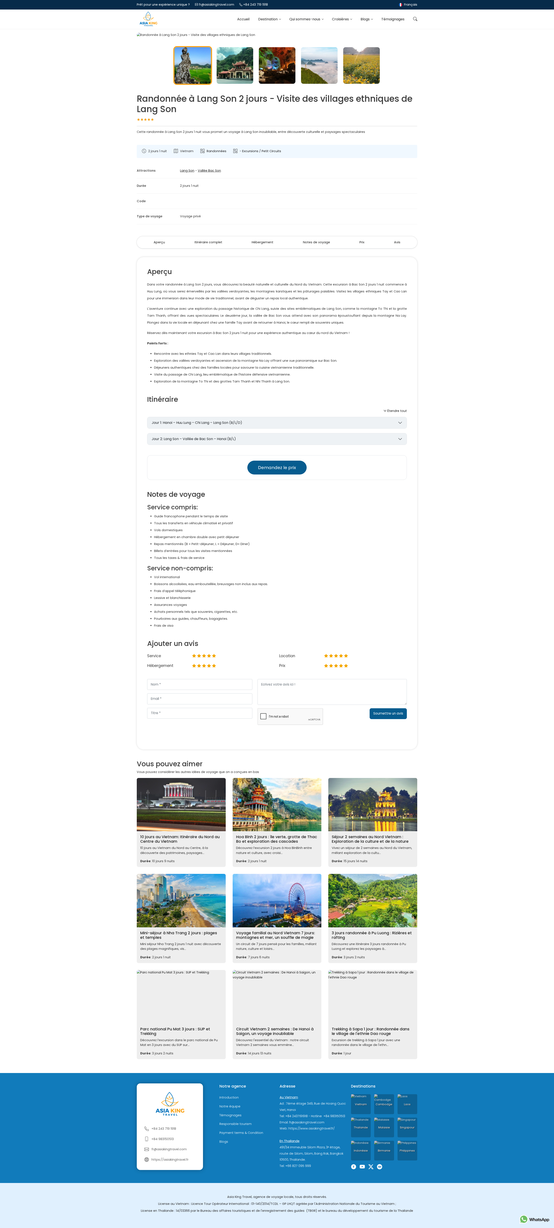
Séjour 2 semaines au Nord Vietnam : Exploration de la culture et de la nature (370, 839)
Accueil (243, 19)
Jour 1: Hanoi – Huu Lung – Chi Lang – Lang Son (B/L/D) (197, 422)
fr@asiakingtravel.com (216, 4)
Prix (361, 242)
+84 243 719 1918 (255, 4)
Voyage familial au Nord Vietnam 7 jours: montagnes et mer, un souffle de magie (275, 935)
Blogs (365, 19)
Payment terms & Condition (241, 1133)
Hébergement (262, 242)
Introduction (229, 1097)
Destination (268, 19)
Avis (397, 242)
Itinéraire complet (208, 242)
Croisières (341, 19)
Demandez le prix (277, 468)
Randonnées (216, 151)
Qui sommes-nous (305, 19)
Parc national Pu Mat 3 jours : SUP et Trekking (175, 1031)
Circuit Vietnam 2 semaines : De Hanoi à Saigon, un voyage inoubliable (275, 1031)
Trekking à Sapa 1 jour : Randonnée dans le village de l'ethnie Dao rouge (370, 1031)
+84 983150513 (162, 1139)
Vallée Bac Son (209, 170)
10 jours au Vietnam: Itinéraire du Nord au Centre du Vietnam (180, 839)
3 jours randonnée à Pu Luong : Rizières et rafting (372, 935)
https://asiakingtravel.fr (169, 1159)
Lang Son (187, 170)
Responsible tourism (235, 1124)
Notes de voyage (316, 242)
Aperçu (159, 242)
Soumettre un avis (388, 713)
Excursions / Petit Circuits (261, 151)
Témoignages (392, 19)
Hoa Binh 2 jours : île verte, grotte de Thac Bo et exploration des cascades (276, 839)
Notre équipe (229, 1106)
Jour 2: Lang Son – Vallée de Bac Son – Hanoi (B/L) (194, 438)
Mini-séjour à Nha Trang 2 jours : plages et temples (178, 935)
